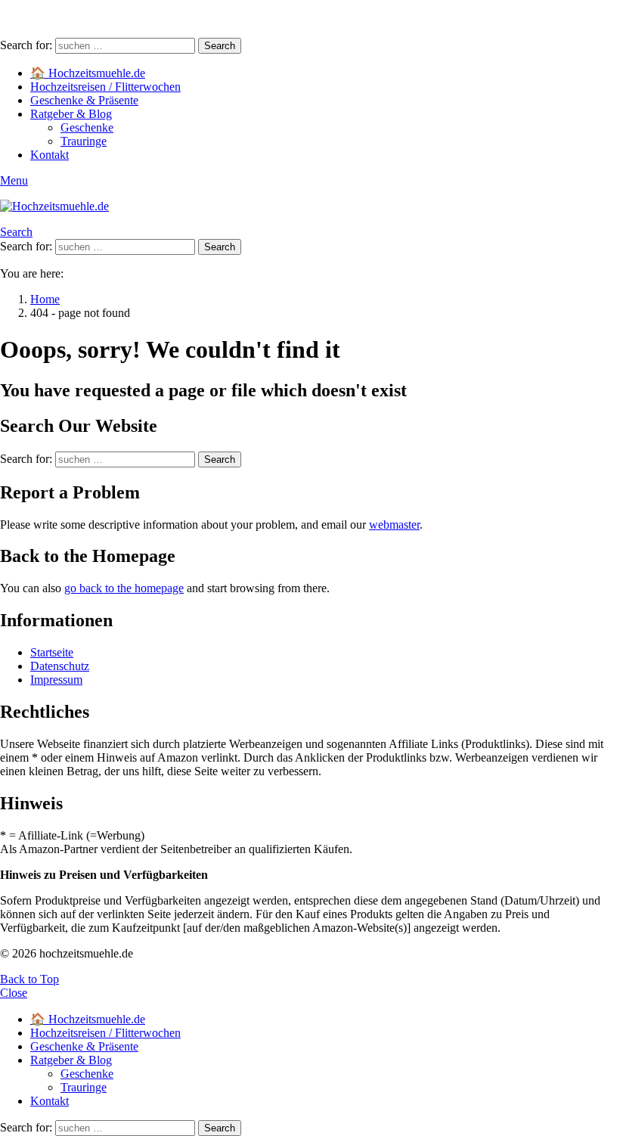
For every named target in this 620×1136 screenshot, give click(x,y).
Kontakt (49, 154)
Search (219, 45)
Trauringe (83, 141)
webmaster (394, 524)
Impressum (56, 679)
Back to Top (29, 979)
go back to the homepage (124, 588)
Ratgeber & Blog (71, 113)
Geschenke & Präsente (84, 100)
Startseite (51, 652)
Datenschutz (59, 666)
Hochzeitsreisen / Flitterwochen (105, 86)
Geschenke (86, 127)
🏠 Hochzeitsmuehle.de (87, 73)
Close (13, 992)
